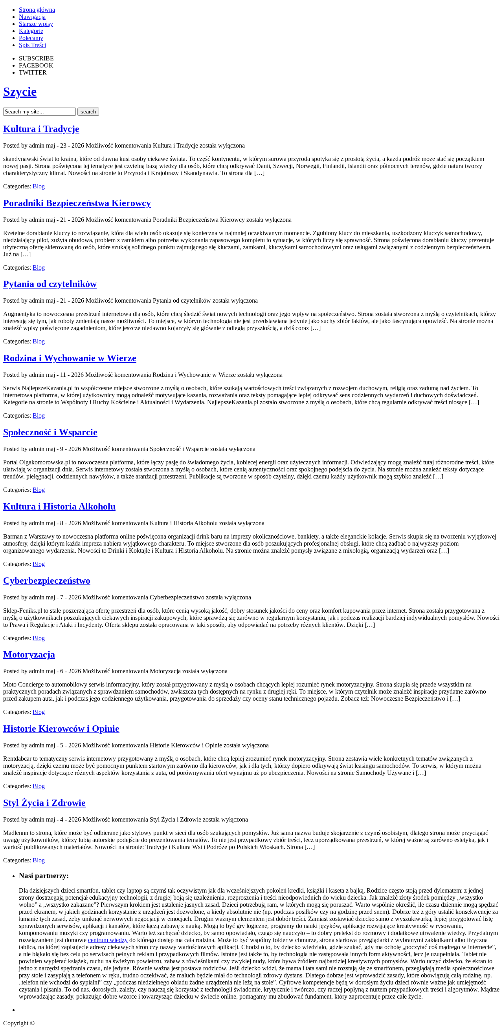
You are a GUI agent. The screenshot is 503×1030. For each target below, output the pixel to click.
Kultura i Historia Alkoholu (59, 506)
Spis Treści (32, 45)
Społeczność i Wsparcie (50, 432)
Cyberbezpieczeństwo (46, 580)
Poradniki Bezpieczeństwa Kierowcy (77, 203)
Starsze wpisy (36, 23)
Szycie (20, 91)
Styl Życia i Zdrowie (44, 803)
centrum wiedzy (108, 940)
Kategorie (31, 30)
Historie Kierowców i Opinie (61, 728)
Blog (39, 186)
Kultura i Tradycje (41, 129)
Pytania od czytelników (50, 284)
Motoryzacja (29, 654)
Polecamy (31, 38)
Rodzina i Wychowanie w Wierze (69, 358)
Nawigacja (32, 16)
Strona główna (37, 9)
